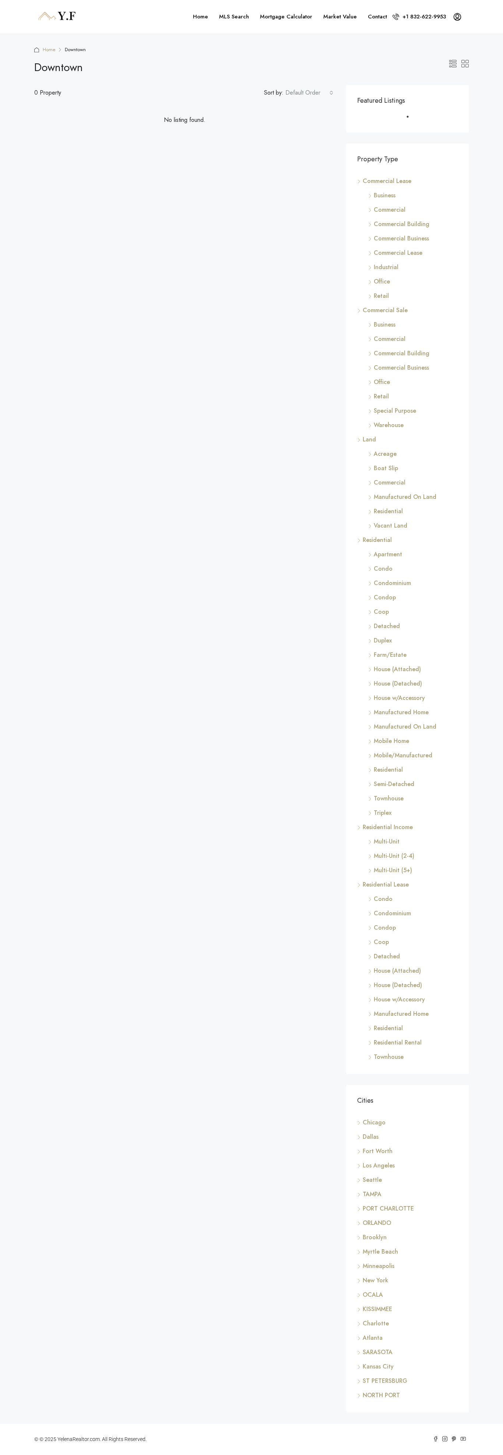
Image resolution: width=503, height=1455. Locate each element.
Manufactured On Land (405, 497)
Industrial (386, 267)
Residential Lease (386, 884)
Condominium (392, 583)
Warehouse (389, 425)
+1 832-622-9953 (423, 17)
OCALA (373, 1294)
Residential (388, 511)
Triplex (382, 812)
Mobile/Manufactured (403, 755)
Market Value (340, 17)
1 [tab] (411, 119)
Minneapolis (378, 1266)
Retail (381, 296)
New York (375, 1280)
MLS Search (234, 17)
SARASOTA (378, 1352)
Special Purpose (395, 410)
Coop (381, 611)
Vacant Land (390, 525)
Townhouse (389, 798)
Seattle (372, 1180)
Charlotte (376, 1323)
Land (369, 439)
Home (200, 17)
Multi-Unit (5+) (393, 870)
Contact (377, 17)
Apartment (388, 554)
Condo (383, 568)
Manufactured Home (401, 712)
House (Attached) (397, 669)
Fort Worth (378, 1151)
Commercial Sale (385, 310)
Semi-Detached (394, 784)
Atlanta (373, 1338)
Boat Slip (386, 468)
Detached (387, 626)
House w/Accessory (399, 698)
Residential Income (388, 827)
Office (382, 281)
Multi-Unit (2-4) (394, 856)
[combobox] (309, 93)
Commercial (389, 209)
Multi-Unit (387, 841)
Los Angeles (379, 1165)
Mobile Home (391, 741)
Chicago (374, 1122)
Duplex (383, 640)
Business (384, 195)
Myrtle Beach (380, 1251)
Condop (385, 597)
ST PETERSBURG (385, 1381)
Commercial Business (401, 238)
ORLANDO (377, 1223)
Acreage (385, 454)
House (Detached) (398, 683)
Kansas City (378, 1366)
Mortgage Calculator (286, 17)
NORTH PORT (381, 1395)
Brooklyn (375, 1237)
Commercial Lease (387, 181)
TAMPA (372, 1194)
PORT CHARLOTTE (388, 1208)
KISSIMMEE (377, 1309)
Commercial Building (401, 224)
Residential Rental (398, 1042)
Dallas (371, 1136)
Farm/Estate (390, 655)
